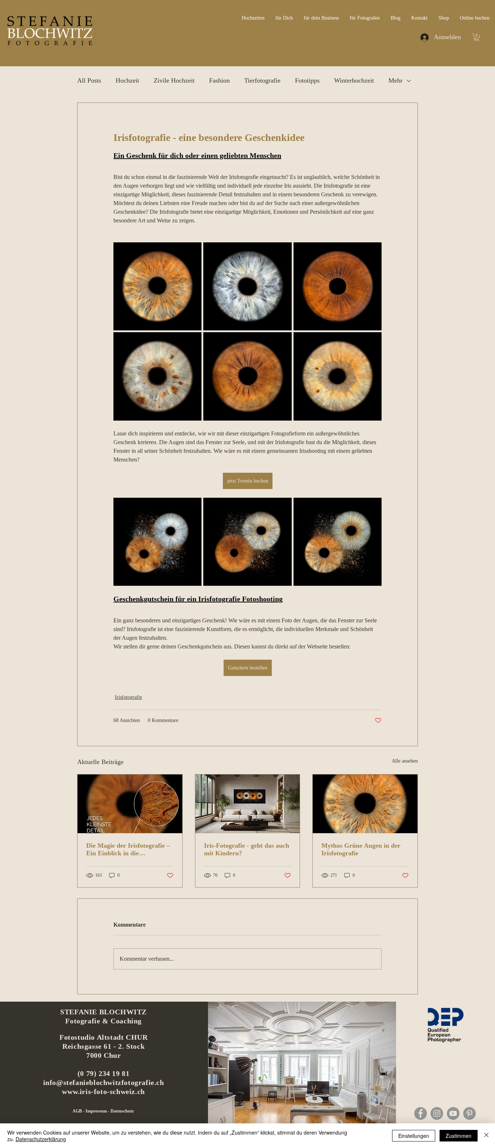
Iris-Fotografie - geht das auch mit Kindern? (246, 849)
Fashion (219, 80)
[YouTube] (453, 1113)
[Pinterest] (469, 1113)
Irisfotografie (128, 697)
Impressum (97, 1111)
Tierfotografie (262, 80)
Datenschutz (122, 1111)
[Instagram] (436, 1113)
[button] (476, 37)
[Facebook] (420, 1113)
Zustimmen (458, 1135)
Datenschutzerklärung (41, 1139)
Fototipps (307, 80)
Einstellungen (413, 1135)
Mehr (395, 80)
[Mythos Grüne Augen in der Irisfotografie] (365, 804)
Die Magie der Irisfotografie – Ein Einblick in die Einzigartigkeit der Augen (128, 849)
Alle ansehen (405, 761)
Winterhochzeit (354, 80)
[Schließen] (486, 1135)
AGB (77, 1111)
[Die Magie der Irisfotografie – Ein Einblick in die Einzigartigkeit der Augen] (130, 804)
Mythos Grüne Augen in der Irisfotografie (360, 849)
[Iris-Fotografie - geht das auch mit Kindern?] (247, 804)
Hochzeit (127, 80)
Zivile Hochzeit (174, 80)
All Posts (89, 80)
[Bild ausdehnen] (157, 286)
